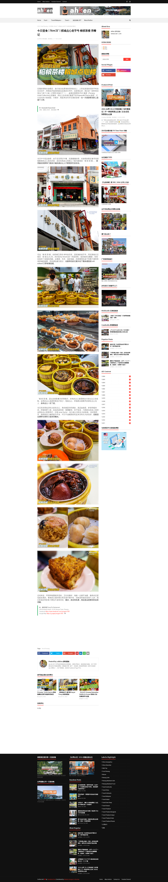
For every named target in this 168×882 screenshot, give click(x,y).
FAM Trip (104, 768)
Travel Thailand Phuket (108, 821)
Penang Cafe (105, 777)
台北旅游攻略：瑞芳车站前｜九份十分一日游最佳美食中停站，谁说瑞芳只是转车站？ (88, 787)
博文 (105, 47)
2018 (116, 401)
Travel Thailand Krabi (108, 818)
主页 (38, 26)
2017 (116, 404)
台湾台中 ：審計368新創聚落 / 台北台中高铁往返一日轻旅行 (88, 803)
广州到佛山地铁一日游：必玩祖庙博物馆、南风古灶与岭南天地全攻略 (120, 353)
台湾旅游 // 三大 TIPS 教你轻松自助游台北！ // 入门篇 (88, 860)
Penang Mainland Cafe (108, 780)
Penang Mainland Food (108, 784)
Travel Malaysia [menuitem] (56, 20)
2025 (116, 379)
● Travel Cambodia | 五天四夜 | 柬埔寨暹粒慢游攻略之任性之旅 (119, 331)
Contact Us (117, 879)
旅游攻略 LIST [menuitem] (77, 20)
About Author (45, 1)
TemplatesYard (51, 879)
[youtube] (109, 74)
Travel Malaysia (106, 796)
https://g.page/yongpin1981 (55, 613)
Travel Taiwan (106, 805)
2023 (116, 385)
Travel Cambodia (107, 787)
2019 (116, 398)
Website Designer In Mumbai (71, 879)
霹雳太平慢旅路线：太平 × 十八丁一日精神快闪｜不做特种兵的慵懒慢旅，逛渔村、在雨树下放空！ (120, 363)
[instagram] (130, 1)
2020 (116, 395)
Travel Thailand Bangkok (109, 812)
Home (39, 1)
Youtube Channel (56, 1)
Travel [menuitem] (67, 20)
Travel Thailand (106, 808)
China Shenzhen (106, 765)
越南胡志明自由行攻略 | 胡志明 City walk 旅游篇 (88, 812)
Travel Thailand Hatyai (108, 815)
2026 (116, 376)
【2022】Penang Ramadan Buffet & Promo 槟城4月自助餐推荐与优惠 (88, 694)
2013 (116, 417)
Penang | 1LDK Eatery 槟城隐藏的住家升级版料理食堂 (46, 693)
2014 (116, 413)
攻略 (103, 828)
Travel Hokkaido (106, 793)
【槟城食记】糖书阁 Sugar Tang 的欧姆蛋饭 (66, 693)
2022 (116, 389)
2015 (116, 410)
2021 (116, 392)
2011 (116, 423)
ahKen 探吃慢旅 (43, 38)
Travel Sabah (105, 799)
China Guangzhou (107, 762)
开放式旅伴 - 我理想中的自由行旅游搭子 (88, 795)
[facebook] (127, 1)
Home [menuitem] (39, 20)
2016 (116, 407)
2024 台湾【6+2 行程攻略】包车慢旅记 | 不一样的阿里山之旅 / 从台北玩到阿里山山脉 (116, 111)
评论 (105, 49)
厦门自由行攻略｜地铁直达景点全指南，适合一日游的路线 (88, 820)
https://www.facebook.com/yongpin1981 (57, 611)
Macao (104, 774)
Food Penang (44, 26)
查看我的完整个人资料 (116, 33)
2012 (116, 420)
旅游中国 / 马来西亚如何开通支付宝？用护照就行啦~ (119, 345)
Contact (65, 1)
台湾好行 (104, 824)
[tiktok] (124, 74)
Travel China (105, 790)
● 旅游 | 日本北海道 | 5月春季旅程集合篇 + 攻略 (120, 316)
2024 (116, 382)
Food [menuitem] (45, 20)
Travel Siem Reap (107, 802)
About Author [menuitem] (88, 20)
